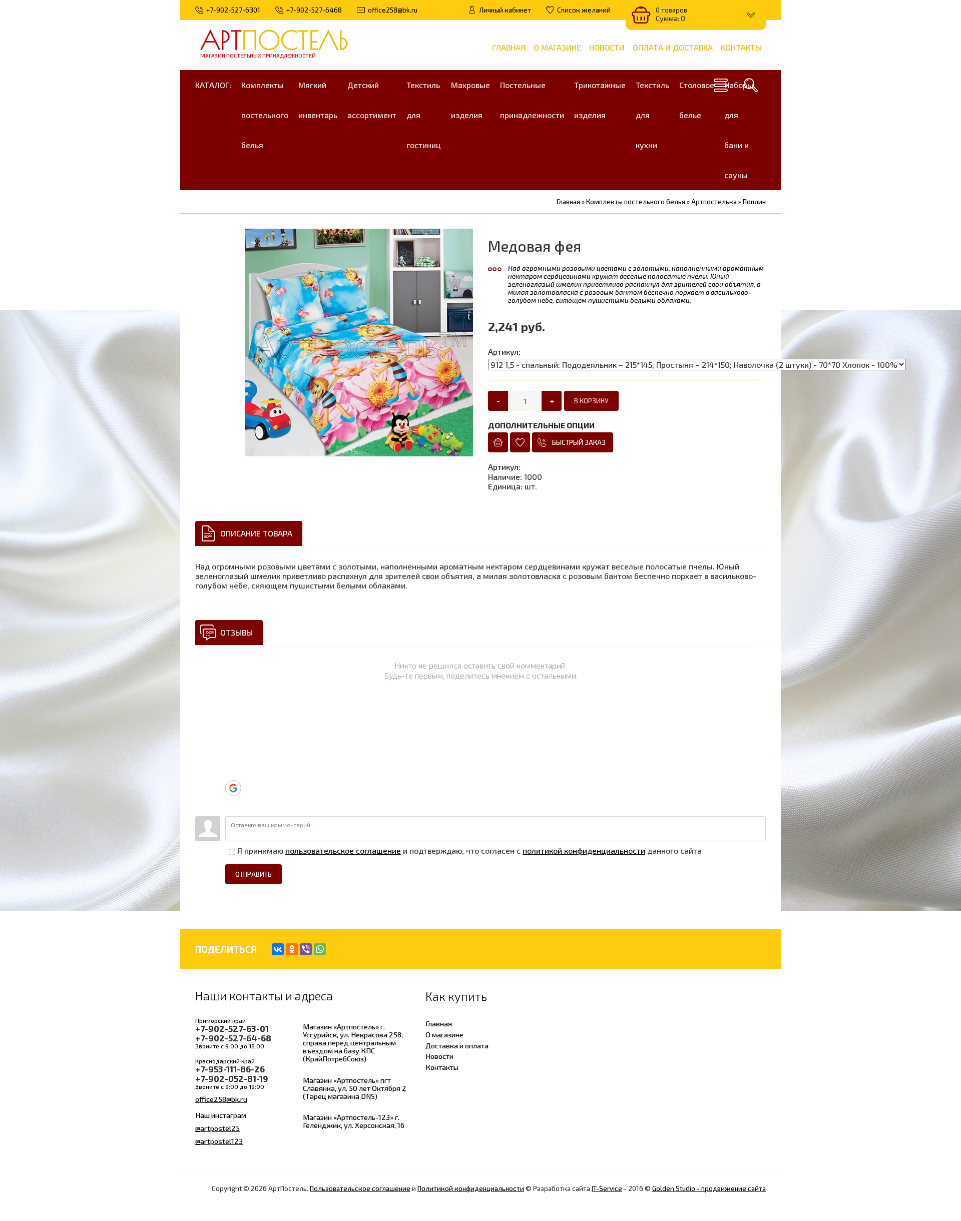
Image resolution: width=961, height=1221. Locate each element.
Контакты (441, 1066)
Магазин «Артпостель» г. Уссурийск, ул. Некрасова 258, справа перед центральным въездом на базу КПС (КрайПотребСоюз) (353, 1042)
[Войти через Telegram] (232, 727)
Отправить (253, 874)
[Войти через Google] (233, 788)
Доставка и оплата (457, 1045)
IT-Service (607, 1188)
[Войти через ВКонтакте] (232, 742)
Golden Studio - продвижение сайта (709, 1188)
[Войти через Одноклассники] (232, 803)
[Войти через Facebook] (232, 757)
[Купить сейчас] (498, 442)
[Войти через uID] (232, 712)
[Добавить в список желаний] (520, 442)
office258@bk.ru (221, 1099)
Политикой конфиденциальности (470, 1188)
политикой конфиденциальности (584, 850)
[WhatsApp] (320, 949)
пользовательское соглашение (343, 850)
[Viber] (306, 949)
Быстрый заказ (579, 442)
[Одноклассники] (292, 949)
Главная (438, 1023)
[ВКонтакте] (278, 949)
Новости (439, 1055)
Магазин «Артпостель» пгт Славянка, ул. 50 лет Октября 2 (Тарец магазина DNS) (354, 1088)
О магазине (444, 1034)
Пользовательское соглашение (360, 1188)
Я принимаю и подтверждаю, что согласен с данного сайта (468, 850)
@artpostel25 (217, 1128)
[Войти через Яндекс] (232, 772)
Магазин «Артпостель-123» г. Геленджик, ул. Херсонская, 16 (353, 1121)
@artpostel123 (219, 1141)
